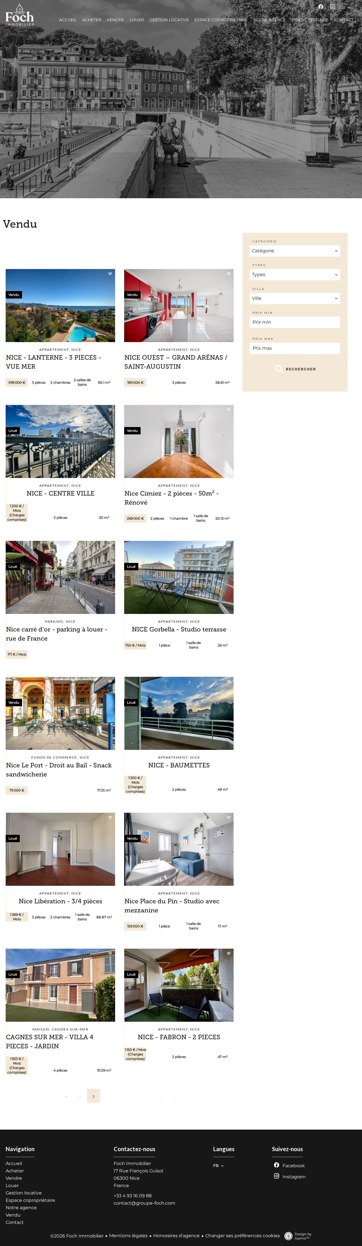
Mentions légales (128, 1235)
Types (259, 265)
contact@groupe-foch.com (144, 1203)
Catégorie (265, 241)
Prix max (263, 339)
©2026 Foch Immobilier (77, 1236)
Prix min (263, 313)
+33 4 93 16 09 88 (133, 1195)
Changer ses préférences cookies (242, 1235)
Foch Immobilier (132, 1163)
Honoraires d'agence (176, 1235)
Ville (259, 289)
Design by (303, 1236)
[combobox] (295, 251)
